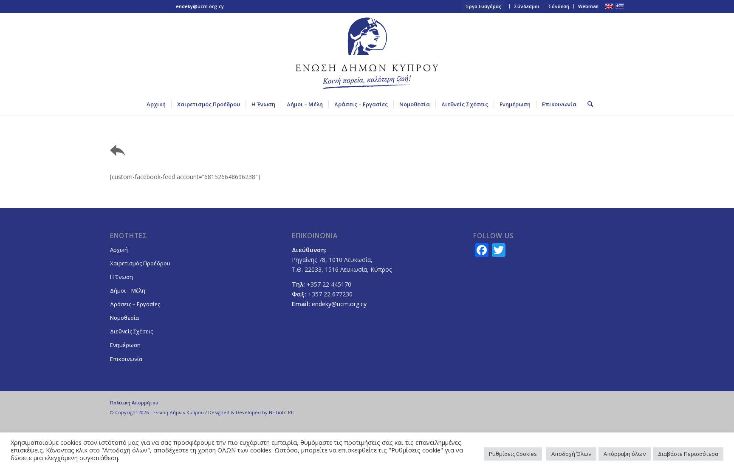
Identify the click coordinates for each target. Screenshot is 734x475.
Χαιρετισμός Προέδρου (140, 263)
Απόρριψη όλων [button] (625, 454)
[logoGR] (367, 53)
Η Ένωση (121, 277)
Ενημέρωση (125, 345)
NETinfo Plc (282, 412)
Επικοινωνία (126, 359)
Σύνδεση (558, 6)
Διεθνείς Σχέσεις (131, 331)
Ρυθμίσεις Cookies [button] (513, 454)
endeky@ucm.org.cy (200, 6)
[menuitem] (484, 6)
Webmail (588, 6)
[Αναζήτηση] (587, 104)
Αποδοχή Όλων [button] (571, 454)
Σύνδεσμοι (526, 6)
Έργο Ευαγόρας (483, 6)
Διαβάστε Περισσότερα (688, 454)
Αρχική (119, 249)
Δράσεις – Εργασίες (135, 304)
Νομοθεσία (124, 317)
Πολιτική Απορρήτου (134, 402)
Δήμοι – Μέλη (127, 290)
